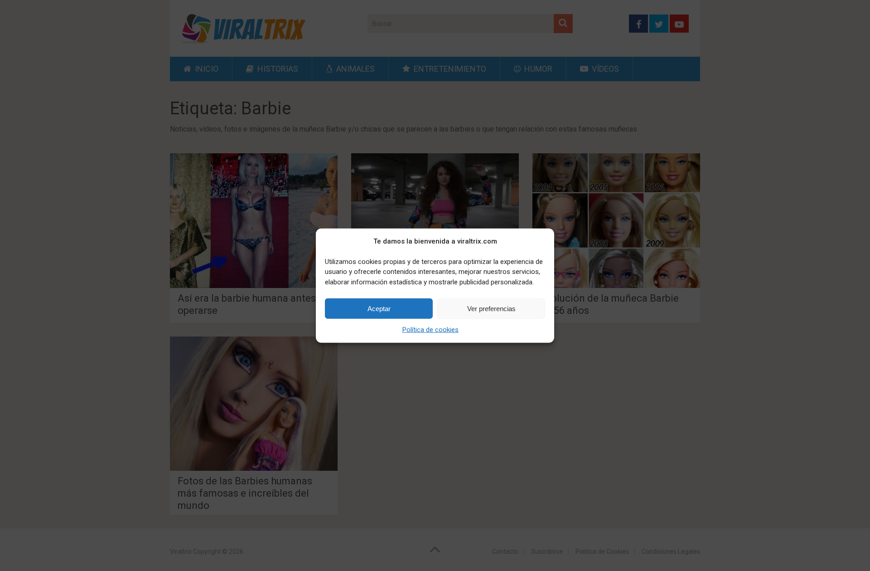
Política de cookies (430, 330)
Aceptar (379, 308)
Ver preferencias (491, 308)
